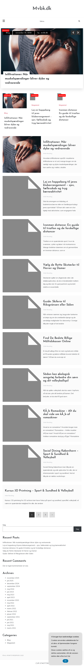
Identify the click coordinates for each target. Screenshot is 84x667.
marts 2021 (11, 628)
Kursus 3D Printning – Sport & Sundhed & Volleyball (39, 490)
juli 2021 (10, 620)
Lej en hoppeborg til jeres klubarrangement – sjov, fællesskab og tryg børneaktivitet (42, 116)
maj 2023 (10, 595)
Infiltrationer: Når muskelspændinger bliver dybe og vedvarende (27, 78)
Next (78, 32)
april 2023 (11, 597)
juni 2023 (10, 592)
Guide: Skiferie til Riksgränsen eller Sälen (18, 554)
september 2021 (13, 617)
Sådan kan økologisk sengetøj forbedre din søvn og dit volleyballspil (60, 377)
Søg (4, 525)
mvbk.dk (44, 33)
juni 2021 (10, 622)
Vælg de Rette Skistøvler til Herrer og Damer (20, 551)
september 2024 (13, 586)
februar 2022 (12, 611)
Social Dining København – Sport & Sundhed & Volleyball (60, 454)
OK (65, 661)
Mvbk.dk (42, 8)
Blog (8, 33)
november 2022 (13, 600)
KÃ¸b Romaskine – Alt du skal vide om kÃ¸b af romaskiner (59, 414)
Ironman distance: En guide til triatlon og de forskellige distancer (61, 228)
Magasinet (35, 105)
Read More (74, 79)
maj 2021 (10, 625)
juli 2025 (10, 581)
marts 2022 (11, 608)
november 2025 (13, 578)
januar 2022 (11, 614)
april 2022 (11, 606)
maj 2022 (10, 603)
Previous (73, 32)
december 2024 (13, 583)
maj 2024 (10, 589)
